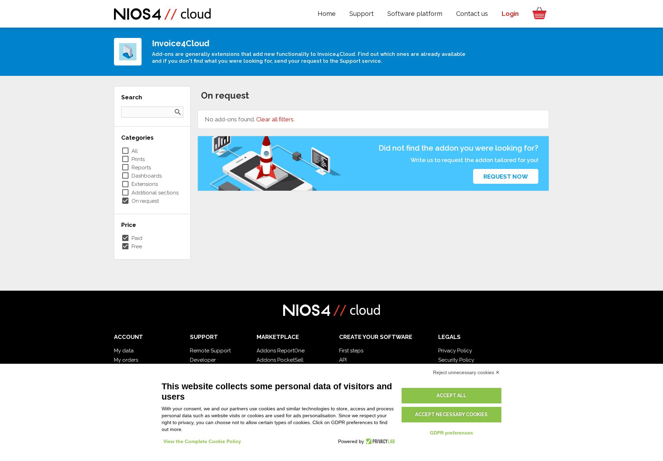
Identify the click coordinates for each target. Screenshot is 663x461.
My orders (126, 360)
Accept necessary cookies (451, 414)
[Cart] (537, 14)
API (343, 360)
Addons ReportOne (281, 351)
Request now (505, 176)
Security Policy (456, 360)
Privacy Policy (455, 351)
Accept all (451, 395)
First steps (351, 351)
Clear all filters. (275, 119)
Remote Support (210, 351)
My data (124, 351)
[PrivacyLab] (379, 441)
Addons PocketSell (280, 360)
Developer (203, 360)
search (178, 112)
